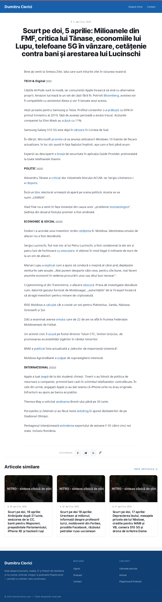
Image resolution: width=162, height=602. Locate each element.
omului (60, 319)
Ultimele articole (128, 568)
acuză (52, 334)
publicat (39, 348)
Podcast (77, 575)
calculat (51, 305)
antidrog (83, 411)
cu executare (66, 251)
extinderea (67, 425)
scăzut (66, 120)
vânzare (79, 130)
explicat (49, 265)
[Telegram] (85, 453)
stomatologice (119, 207)
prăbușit (113, 110)
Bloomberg (111, 95)
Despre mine (135, 6)
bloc (37, 192)
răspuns (31, 183)
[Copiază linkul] (100, 453)
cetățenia (85, 231)
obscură (88, 285)
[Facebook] (78, 453)
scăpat (61, 358)
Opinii (76, 568)
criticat (56, 178)
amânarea (63, 401)
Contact (151, 6)
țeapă (45, 376)
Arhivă (122, 575)
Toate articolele (144, 469)
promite (57, 139)
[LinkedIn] (93, 453)
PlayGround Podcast (130, 581)
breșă (61, 154)
